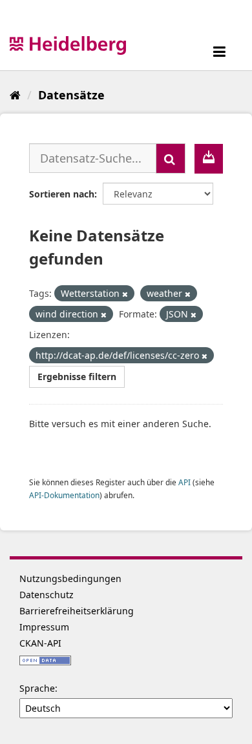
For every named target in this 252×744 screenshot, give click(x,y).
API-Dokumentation (64, 495)
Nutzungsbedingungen (70, 578)
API (184, 482)
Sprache (37, 688)
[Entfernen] (125, 294)
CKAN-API (40, 643)
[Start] (15, 95)
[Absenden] (170, 158)
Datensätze (71, 95)
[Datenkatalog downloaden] (208, 159)
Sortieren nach (61, 194)
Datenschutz (46, 594)
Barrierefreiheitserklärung (76, 611)
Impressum (44, 627)
